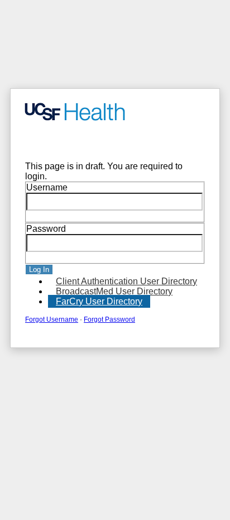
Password (46, 228)
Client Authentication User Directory (126, 281)
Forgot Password (109, 319)
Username (47, 187)
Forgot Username (51, 319)
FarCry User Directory (99, 301)
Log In (39, 269)
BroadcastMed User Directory (114, 291)
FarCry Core (42, 141)
